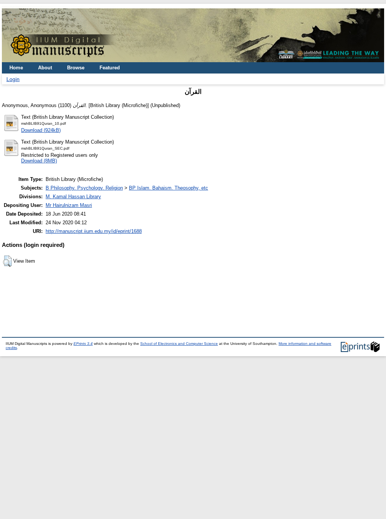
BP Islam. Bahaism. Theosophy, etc (168, 188)
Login (13, 79)
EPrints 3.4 (83, 343)
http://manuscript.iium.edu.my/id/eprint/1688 (94, 231)
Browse (75, 67)
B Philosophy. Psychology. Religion (84, 188)
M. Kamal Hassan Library (73, 196)
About (45, 67)
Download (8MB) (39, 161)
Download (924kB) (41, 130)
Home (16, 67)
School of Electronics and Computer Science (179, 343)
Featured (110, 67)
